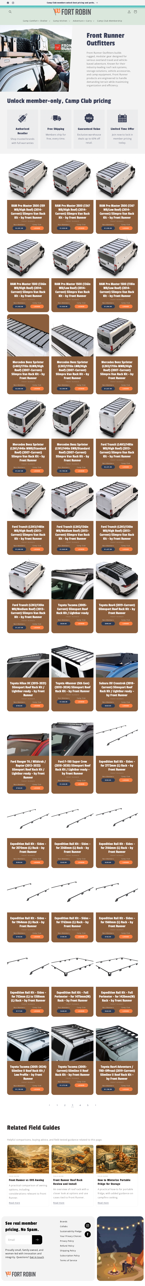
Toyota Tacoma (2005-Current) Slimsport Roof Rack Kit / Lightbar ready (72, 609)
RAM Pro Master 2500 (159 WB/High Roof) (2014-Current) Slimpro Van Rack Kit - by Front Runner (28, 212)
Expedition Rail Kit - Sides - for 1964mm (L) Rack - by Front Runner (28, 922)
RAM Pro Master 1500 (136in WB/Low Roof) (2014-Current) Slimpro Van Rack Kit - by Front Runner (72, 290)
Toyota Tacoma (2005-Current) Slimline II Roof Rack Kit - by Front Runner (72, 1071)
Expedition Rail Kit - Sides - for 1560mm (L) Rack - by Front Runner (117, 922)
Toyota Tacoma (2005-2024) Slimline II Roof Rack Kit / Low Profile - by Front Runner (28, 1073)
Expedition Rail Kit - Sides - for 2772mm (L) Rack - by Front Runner (117, 766)
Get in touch (37, 1257)
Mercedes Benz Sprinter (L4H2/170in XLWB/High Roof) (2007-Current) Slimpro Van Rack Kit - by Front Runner (28, 370)
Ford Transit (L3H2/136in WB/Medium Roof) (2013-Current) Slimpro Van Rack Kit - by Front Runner (72, 533)
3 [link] (72, 1105)
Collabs (64, 1226)
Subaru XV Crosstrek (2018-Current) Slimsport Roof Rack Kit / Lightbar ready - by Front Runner (117, 689)
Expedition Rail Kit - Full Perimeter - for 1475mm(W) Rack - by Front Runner (72, 997)
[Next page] (95, 1105)
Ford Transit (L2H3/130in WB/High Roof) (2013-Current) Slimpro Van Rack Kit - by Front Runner (117, 533)
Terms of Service (68, 1260)
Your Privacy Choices (70, 1236)
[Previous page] (49, 1105)
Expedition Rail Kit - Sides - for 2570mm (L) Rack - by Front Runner (28, 848)
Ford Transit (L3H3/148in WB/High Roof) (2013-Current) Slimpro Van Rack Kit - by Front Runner (28, 533)
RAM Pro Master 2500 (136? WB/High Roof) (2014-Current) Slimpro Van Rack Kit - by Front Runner (72, 212)
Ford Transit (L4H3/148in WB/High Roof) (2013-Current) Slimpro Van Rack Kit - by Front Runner (117, 450)
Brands (63, 1221)
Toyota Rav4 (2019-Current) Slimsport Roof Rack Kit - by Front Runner (117, 609)
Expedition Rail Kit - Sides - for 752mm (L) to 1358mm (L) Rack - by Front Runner (28, 997)
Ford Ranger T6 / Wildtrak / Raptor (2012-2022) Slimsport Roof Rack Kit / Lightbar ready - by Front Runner (28, 770)
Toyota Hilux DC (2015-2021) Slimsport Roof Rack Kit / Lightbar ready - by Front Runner (28, 689)
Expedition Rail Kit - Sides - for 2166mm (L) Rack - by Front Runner (117, 848)
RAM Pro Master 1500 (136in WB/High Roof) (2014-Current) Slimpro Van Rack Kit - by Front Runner (28, 290)
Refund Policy (67, 1246)
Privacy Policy (67, 1241)
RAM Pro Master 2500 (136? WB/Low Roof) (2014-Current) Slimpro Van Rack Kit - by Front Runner (116, 212)
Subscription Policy (70, 1255)
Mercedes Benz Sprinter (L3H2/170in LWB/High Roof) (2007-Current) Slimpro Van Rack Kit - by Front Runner (72, 370)
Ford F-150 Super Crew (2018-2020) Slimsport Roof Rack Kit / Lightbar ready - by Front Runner (72, 768)
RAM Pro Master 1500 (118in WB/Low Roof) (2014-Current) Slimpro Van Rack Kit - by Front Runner (117, 290)
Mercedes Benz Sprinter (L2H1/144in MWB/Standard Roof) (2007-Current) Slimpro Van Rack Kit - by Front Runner (28, 452)
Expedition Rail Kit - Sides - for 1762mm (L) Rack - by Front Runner (72, 922)
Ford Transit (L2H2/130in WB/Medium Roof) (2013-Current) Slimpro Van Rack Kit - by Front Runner (28, 611)
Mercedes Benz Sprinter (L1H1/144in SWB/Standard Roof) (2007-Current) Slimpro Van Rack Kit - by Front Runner (72, 452)
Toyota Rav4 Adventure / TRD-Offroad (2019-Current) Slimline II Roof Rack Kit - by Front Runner (117, 1073)
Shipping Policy (68, 1250)
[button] (10, 12)
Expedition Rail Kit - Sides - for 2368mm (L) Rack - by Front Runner (72, 848)
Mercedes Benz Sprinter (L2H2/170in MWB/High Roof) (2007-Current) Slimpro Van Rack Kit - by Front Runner (117, 370)
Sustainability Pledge (71, 1231)
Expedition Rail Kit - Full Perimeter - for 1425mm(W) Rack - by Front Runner (117, 997)
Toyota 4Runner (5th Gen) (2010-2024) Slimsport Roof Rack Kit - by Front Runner (72, 687)
